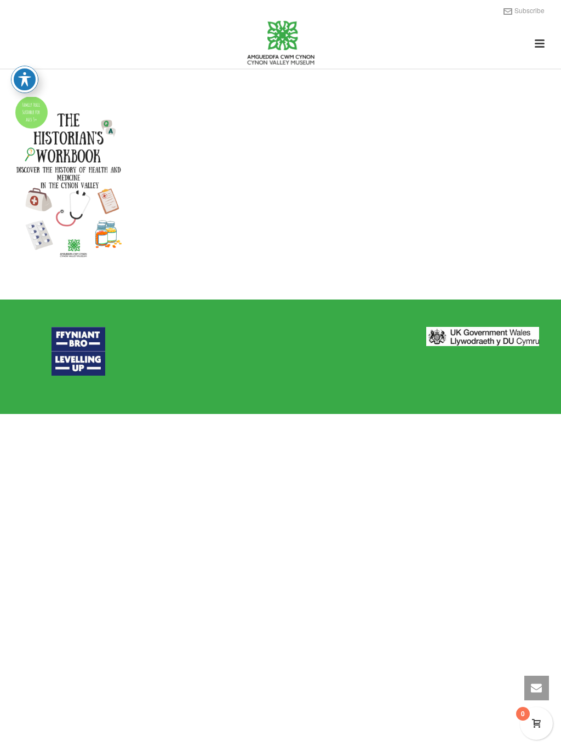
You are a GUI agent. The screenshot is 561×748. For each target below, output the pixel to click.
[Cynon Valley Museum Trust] (280, 43)
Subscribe (529, 10)
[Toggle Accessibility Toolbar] (25, 79)
